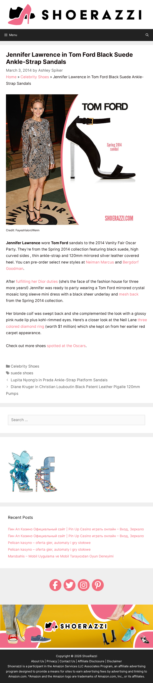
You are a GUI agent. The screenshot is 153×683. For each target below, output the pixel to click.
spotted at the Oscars (66, 345)
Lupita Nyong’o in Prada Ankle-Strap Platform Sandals (59, 380)
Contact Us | (68, 661)
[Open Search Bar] (147, 35)
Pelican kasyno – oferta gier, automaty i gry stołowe (49, 543)
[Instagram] (84, 585)
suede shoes (22, 373)
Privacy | (53, 661)
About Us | (38, 661)
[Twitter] (70, 585)
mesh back (128, 294)
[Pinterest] (98, 585)
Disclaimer (114, 661)
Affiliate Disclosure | (92, 661)
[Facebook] (55, 585)
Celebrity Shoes (35, 77)
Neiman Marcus (100, 262)
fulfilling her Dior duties (37, 281)
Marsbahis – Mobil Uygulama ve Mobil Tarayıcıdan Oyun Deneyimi (61, 556)
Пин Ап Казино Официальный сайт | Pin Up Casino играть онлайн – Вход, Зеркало (76, 529)
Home (11, 77)
